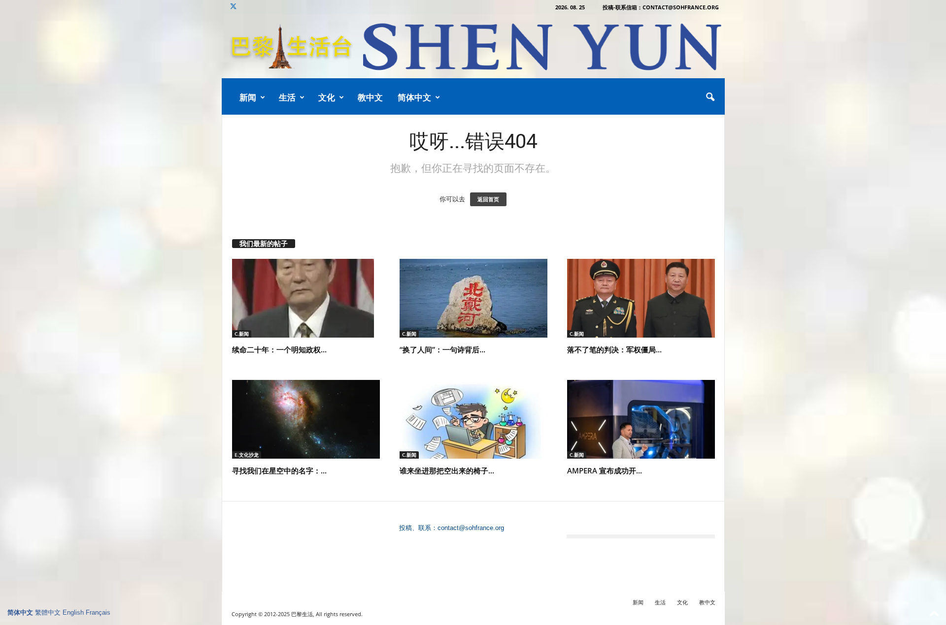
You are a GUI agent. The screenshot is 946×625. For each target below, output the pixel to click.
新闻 (247, 97)
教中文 (370, 97)
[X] (233, 7)
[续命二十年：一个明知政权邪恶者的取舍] (306, 298)
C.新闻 (242, 333)
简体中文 (414, 97)
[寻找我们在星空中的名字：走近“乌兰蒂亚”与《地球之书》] (306, 419)
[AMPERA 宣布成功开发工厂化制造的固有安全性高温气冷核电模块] (641, 419)
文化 (326, 97)
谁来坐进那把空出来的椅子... (447, 470)
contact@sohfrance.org (471, 527)
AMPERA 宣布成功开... (604, 470)
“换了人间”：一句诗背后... (442, 349)
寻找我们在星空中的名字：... (279, 470)
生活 (287, 97)
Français (98, 612)
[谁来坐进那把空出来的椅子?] (473, 419)
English (73, 612)
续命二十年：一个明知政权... (279, 349)
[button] (710, 97)
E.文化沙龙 (247, 454)
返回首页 (488, 199)
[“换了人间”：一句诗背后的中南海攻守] (473, 298)
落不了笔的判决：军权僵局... (614, 349)
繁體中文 (48, 612)
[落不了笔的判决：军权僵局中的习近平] (641, 298)
